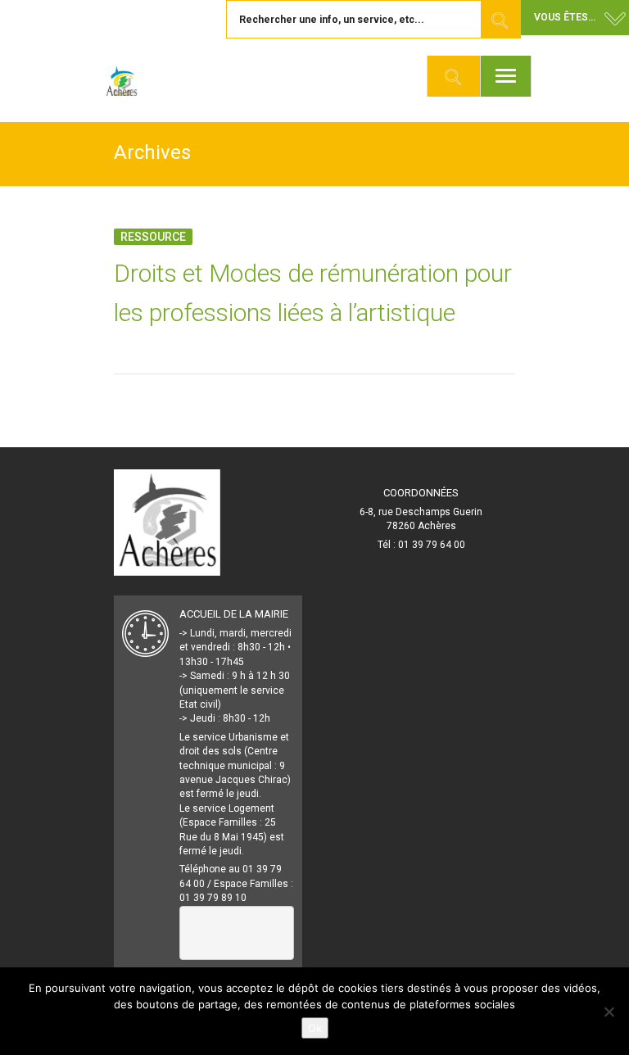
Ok (315, 1028)
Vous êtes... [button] (564, 17)
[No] (608, 1011)
